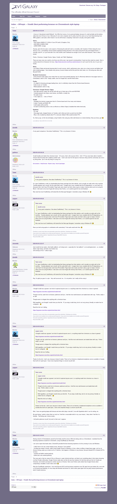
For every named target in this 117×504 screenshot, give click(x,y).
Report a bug (51, 163)
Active (95, 19)
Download (82, 5)
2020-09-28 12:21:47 (38, 243)
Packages (103, 5)
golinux (15, 152)
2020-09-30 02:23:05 (38, 257)
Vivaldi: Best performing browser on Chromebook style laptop (53, 24)
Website (16, 48)
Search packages (60, 163)
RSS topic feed (101, 485)
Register (37, 16)
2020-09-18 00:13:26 (38, 127)
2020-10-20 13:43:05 (38, 435)
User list (22, 16)
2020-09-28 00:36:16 (38, 172)
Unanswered (101, 19)
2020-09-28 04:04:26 (38, 198)
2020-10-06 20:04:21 (38, 285)
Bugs (97, 5)
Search (30, 16)
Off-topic (21, 24)
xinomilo (15, 243)
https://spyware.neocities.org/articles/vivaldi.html (47, 291)
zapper (15, 198)
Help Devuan (43, 163)
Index (13, 16)
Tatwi (14, 30)
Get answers (36, 163)
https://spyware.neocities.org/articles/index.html (46, 310)
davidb (15, 127)
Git (94, 5)
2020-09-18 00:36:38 (38, 152)
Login (44, 16)
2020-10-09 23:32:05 (38, 367)
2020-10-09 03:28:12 (38, 326)
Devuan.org (89, 5)
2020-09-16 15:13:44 (38, 30)
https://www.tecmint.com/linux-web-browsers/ (68, 62)
